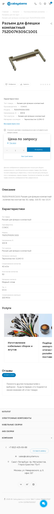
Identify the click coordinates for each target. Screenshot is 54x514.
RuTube (27, 484)
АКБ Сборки (8, 431)
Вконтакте (20, 484)
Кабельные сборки (12, 425)
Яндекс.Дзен (33, 484)
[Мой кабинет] (45, 4)
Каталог (6, 412)
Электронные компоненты (17, 418)
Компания (7, 438)
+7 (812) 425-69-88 (18, 447)
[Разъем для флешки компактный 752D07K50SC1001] (27, 59)
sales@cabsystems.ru (29, 456)
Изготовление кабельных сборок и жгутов (20, 346)
